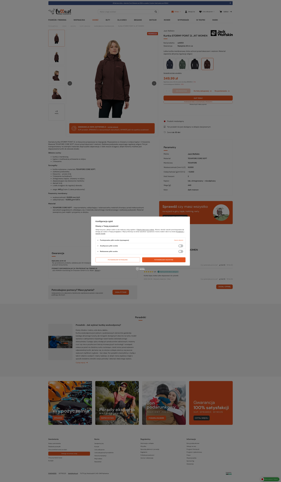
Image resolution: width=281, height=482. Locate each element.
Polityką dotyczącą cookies (145, 229)
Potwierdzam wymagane (118, 260)
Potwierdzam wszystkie (163, 260)
